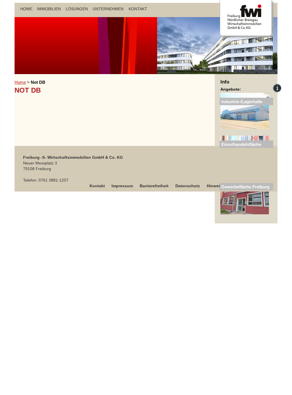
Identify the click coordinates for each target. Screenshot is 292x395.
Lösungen (77, 9)
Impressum (122, 186)
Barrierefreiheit (154, 186)
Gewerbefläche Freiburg (245, 186)
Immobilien (49, 9)
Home (26, 9)
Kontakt (138, 9)
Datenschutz (187, 186)
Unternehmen (108, 9)
